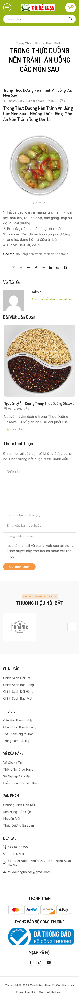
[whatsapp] (58, 267)
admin (40, 101)
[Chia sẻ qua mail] (43, 267)
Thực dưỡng (54, 43)
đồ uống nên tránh (29, 254)
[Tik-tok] (39, 962)
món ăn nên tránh (56, 254)
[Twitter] (14, 267)
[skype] (64, 267)
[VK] (28, 267)
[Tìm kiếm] (71, 19)
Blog (38, 43)
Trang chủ (23, 43)
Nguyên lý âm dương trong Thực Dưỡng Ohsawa (39, 403)
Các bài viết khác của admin (52, 299)
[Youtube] (49, 962)
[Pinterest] (35, 267)
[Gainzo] (19, 627)
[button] (7, 7)
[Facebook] (21, 267)
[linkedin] (50, 267)
